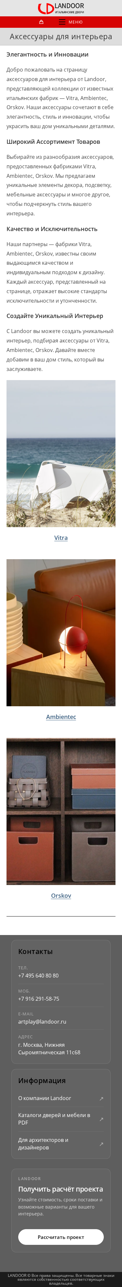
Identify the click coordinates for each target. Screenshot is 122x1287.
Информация (42, 1081)
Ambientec (61, 717)
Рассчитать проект (61, 1237)
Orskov (61, 895)
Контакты (35, 951)
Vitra (61, 538)
